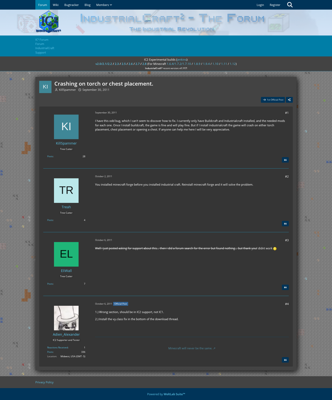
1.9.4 (206, 64)
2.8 (144, 64)
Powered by (166, 394)
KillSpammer (67, 90)
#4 (287, 304)
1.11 (224, 64)
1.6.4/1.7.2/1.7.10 (179, 64)
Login (260, 5)
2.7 (137, 64)
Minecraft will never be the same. (190, 348)
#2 (287, 176)
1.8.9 (197, 64)
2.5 (124, 64)
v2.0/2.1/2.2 (103, 64)
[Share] (289, 100)
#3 (287, 240)
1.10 (215, 64)
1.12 (233, 64)
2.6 (131, 64)
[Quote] (285, 160)
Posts (50, 156)
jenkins (181, 59)
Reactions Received (57, 347)
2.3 (117, 64)
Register (275, 5)
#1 (287, 113)
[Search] (290, 5)
